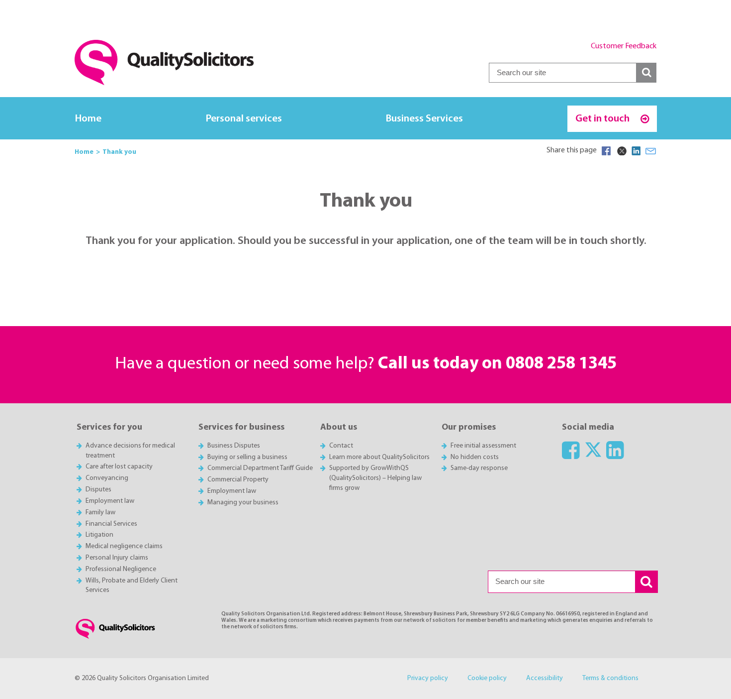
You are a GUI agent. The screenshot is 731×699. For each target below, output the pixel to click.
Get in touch (603, 119)
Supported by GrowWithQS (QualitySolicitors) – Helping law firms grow (375, 478)
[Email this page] (650, 150)
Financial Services (111, 524)
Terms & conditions (610, 678)
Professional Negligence (121, 569)
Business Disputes (233, 446)
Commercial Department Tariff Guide (260, 468)
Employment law (110, 501)
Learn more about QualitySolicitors (379, 457)
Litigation (99, 535)
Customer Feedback (623, 46)
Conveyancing (107, 478)
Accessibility (544, 678)
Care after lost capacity (119, 466)
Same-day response (479, 468)
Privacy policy (427, 678)
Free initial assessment (483, 446)
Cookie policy (487, 678)
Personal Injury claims (117, 558)
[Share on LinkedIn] (636, 150)
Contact (341, 446)
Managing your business (242, 502)
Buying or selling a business (247, 457)
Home (88, 119)
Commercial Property (238, 479)
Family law (100, 512)
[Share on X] (621, 150)
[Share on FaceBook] (606, 150)
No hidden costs (475, 457)
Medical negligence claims (124, 546)
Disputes (98, 489)
